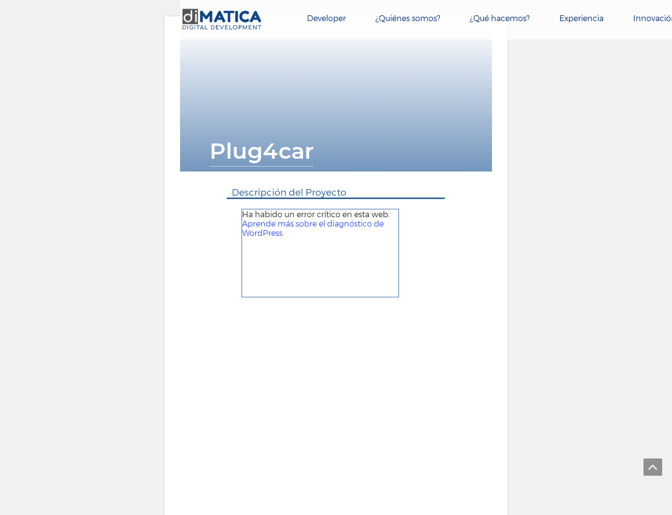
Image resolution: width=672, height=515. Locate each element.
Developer (326, 18)
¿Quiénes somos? (407, 18)
